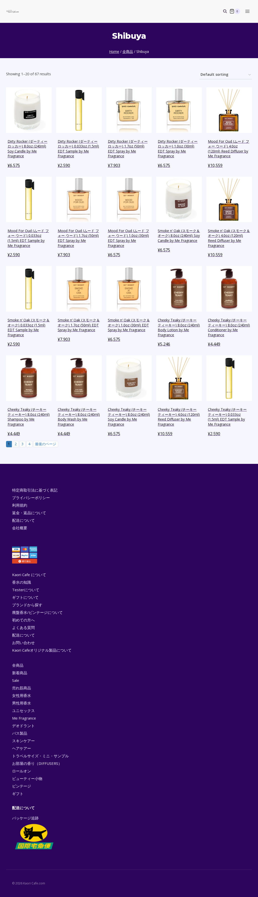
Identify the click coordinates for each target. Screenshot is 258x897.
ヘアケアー (21, 748)
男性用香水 (21, 702)
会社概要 (19, 527)
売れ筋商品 (21, 687)
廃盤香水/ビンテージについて (37, 612)
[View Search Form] (222, 11)
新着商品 (19, 672)
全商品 (17, 665)
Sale (15, 680)
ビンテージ (21, 786)
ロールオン (21, 770)
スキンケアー (23, 740)
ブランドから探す (27, 604)
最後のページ (45, 443)
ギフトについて (25, 597)
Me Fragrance (24, 718)
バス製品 (19, 733)
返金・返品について (29, 512)
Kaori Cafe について (29, 574)
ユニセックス (23, 710)
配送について (23, 520)
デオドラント (23, 725)
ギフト (17, 793)
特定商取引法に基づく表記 (34, 490)
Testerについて (25, 589)
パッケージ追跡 (25, 817)
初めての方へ (23, 619)
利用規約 (19, 505)
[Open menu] (247, 11)
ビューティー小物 (27, 778)
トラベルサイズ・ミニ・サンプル (40, 755)
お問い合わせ (23, 642)
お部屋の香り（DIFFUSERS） (37, 763)
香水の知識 (21, 582)
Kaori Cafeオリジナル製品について (42, 650)
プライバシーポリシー (31, 497)
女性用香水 (21, 695)
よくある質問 (23, 627)
